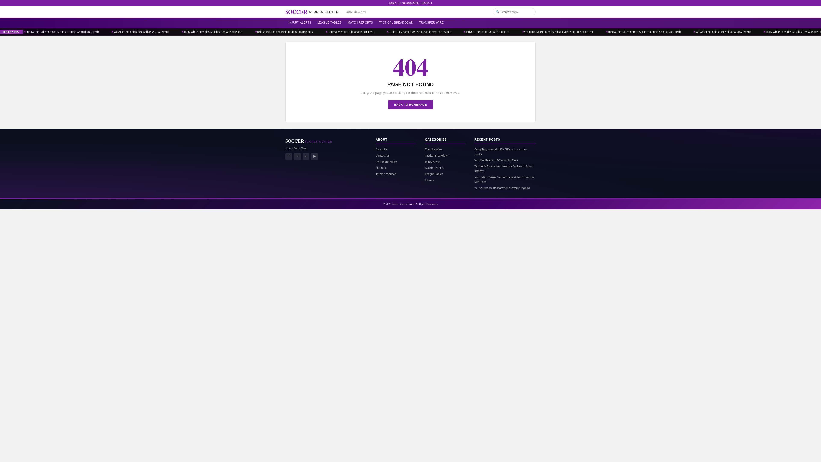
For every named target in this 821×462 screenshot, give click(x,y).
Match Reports (360, 22)
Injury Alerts (300, 22)
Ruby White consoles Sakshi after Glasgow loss (194, 32)
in (306, 156)
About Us (381, 149)
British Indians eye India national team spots (266, 32)
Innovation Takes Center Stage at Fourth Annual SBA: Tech (43, 32)
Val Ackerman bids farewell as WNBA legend (122, 32)
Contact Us (383, 155)
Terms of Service (386, 174)
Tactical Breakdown (396, 22)
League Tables (329, 22)
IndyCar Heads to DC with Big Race (468, 32)
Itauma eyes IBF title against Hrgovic (332, 32)
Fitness (429, 180)
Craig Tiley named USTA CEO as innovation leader (401, 32)
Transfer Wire (431, 22)
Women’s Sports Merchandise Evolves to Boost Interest (539, 32)
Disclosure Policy (386, 162)
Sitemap (381, 168)
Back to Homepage (410, 104)
